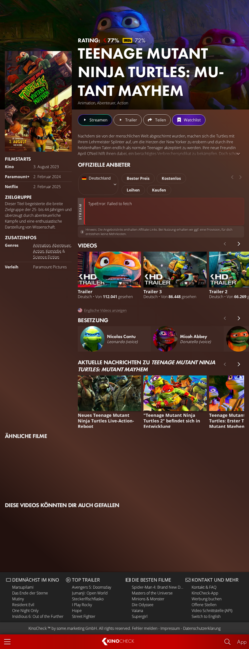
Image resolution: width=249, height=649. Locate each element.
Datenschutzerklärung (202, 628)
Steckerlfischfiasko (88, 598)
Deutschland (100, 178)
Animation (42, 245)
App (242, 641)
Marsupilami (23, 587)
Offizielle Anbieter (104, 164)
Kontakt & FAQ (204, 587)
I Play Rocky (82, 604)
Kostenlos (171, 178)
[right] (240, 177)
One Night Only (25, 610)
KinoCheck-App (205, 593)
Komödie (53, 251)
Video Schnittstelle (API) (212, 610)
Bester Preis (138, 178)
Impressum (170, 628)
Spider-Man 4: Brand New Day (157, 587)
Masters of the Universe (152, 593)
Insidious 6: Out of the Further (37, 616)
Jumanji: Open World (90, 593)
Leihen (133, 190)
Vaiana (137, 610)
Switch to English (206, 616)
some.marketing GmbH (77, 628)
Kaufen (159, 190)
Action (38, 251)
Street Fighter (83, 616)
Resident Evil (23, 604)
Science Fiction (46, 257)
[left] (232, 177)
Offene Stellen (204, 604)
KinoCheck (37, 628)
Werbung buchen (207, 598)
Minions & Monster (148, 598)
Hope (77, 610)
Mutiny (18, 598)
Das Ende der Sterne (30, 593)
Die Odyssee (142, 604)
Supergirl (140, 616)
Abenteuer (61, 245)
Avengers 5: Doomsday (91, 587)
